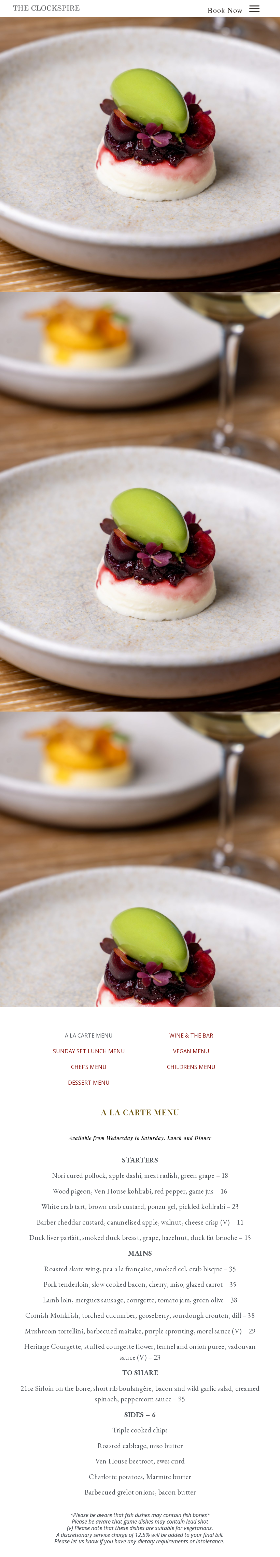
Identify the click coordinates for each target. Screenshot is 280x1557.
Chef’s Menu (89, 1067)
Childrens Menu (191, 1067)
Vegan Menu (191, 1051)
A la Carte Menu (89, 1035)
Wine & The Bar (191, 1035)
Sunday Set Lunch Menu (89, 1051)
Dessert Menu (89, 1082)
